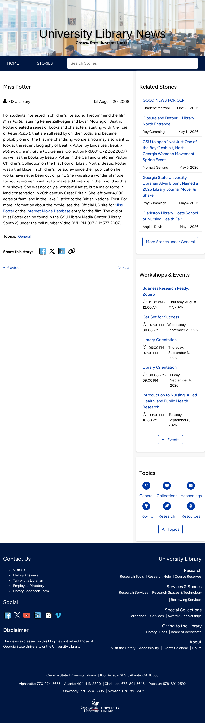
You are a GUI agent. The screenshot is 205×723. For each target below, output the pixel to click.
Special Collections (183, 609)
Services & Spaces (184, 586)
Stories (45, 63)
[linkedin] (37, 619)
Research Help (159, 576)
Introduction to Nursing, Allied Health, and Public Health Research (170, 401)
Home (13, 63)
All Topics (170, 529)
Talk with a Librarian (28, 580)
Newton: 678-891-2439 (127, 691)
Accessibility (149, 648)
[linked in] (61, 254)
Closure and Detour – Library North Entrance (168, 121)
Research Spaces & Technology (177, 592)
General (24, 236)
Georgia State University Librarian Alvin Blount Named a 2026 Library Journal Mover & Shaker (170, 186)
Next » (124, 267)
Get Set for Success (161, 317)
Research (193, 570)
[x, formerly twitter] (52, 252)
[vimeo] (58, 617)
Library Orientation (160, 339)
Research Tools (132, 576)
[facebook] (42, 254)
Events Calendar (175, 648)
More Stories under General (170, 241)
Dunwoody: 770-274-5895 (83, 691)
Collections (137, 616)
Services (157, 616)
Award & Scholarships (185, 616)
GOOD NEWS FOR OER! (164, 100)
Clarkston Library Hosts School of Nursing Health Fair (170, 216)
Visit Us (19, 570)
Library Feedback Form (31, 591)
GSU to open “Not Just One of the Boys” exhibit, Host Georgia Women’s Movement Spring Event (170, 150)
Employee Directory (28, 586)
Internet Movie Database (49, 211)
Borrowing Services (186, 600)
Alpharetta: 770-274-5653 (39, 684)
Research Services (133, 592)
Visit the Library (123, 648)
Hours (197, 648)
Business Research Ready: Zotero (166, 291)
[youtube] (26, 619)
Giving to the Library (182, 625)
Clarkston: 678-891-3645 (125, 684)
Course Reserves (188, 576)
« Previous (12, 267)
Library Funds (156, 632)
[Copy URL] (72, 251)
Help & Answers (25, 575)
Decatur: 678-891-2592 (167, 684)
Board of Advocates (186, 632)
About (196, 641)
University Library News (102, 33)
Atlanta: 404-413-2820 (82, 684)
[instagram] (48, 619)
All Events (171, 439)
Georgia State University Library (102, 43)
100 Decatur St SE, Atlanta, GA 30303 (129, 675)
